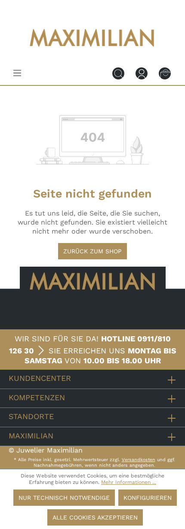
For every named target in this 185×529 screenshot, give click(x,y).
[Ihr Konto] (141, 73)
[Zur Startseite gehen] (92, 53)
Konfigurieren (147, 497)
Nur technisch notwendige (64, 497)
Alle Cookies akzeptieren (95, 517)
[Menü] (17, 73)
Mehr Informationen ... (128, 482)
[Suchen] (118, 73)
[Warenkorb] (164, 73)
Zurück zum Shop (92, 251)
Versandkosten (138, 459)
